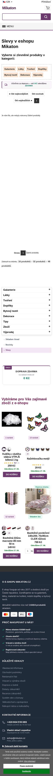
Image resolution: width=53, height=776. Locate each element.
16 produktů (24, 261)
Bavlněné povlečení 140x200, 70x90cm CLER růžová (38, 536)
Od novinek (38, 94)
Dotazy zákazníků (11, 689)
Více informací (29, 761)
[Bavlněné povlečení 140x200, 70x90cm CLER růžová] (38, 506)
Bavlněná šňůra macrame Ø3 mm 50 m (11, 541)
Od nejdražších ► (24, 100)
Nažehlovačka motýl (38, 458)
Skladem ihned (12, 339)
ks (32, 551)
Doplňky (42, 69)
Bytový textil (10, 75)
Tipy (5, 321)
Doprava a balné (10, 685)
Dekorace (25, 75)
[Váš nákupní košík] (48, 8)
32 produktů (39, 261)
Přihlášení (46, 2)
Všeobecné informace (12, 668)
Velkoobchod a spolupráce (15, 702)
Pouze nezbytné (26, 766)
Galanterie (9, 69)
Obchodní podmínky (12, 672)
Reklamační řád (9, 676)
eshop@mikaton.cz (16, 738)
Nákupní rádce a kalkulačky (15, 706)
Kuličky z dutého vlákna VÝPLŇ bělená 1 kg (11, 457)
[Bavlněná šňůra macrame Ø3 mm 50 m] (12, 506)
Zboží (6, 326)
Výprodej (37, 75)
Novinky (9, 345)
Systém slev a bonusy (12, 698)
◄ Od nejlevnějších (18, 94)
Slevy (8, 350)
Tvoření (31, 69)
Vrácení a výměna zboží (13, 681)
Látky (21, 69)
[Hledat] (46, 16)
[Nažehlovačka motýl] (38, 427)
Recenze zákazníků (11, 693)
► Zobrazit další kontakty (15, 746)
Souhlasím (26, 771)
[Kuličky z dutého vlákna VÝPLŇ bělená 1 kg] (12, 427)
